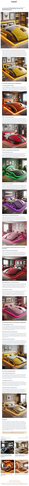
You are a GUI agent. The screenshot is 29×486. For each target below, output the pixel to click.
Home (3, 7)
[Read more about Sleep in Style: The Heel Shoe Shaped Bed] (21, 466)
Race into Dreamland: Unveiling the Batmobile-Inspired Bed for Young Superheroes (6, 455)
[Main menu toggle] (1, 1)
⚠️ (21, 482)
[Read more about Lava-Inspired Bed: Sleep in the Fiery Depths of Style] (7, 466)
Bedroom (5, 7)
